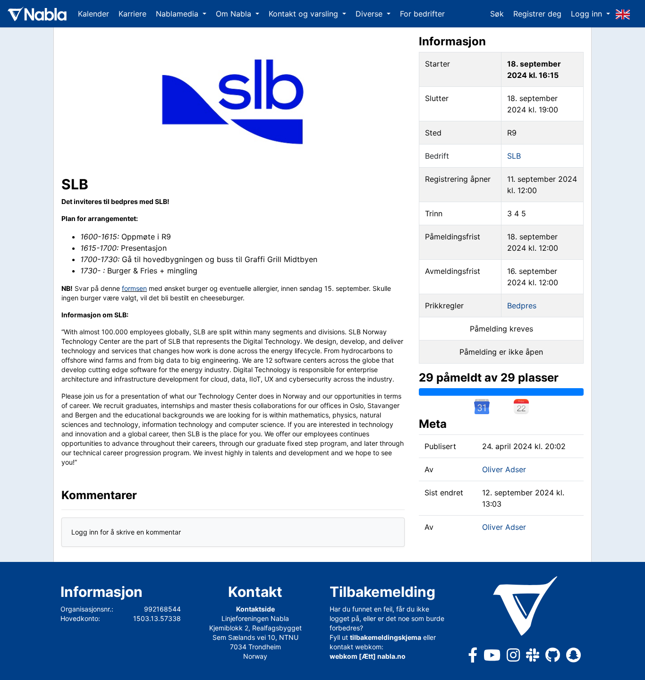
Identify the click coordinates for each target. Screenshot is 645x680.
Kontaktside (255, 609)
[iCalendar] (521, 406)
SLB (514, 156)
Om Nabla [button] (235, 13)
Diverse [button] (370, 13)
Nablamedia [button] (178, 13)
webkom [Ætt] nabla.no (368, 656)
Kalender (93, 13)
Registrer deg (537, 13)
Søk (497, 13)
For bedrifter (422, 13)
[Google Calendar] (482, 406)
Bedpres (521, 305)
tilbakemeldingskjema (385, 637)
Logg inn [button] (587, 13)
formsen (134, 288)
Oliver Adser (504, 469)
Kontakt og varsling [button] (304, 13)
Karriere (132, 13)
